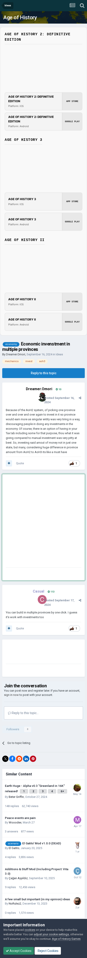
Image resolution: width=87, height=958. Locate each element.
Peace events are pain (20, 818)
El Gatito (14, 848)
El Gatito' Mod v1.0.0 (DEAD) (41, 843)
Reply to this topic (43, 373)
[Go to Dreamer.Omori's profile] (42, 397)
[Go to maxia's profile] (77, 820)
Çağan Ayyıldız (18, 878)
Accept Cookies (20, 951)
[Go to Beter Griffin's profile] (77, 788)
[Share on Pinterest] (33, 759)
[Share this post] (80, 398)
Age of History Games (66, 938)
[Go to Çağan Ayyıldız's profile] (77, 871)
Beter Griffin (16, 797)
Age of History (20, 17)
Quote (20, 463)
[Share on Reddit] (19, 759)
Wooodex (15, 822)
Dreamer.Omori (15, 354)
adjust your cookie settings (51, 934)
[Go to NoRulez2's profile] (77, 901)
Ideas (59, 354)
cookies (30, 929)
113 (52, 591)
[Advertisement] (43, 521)
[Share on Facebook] (12, 759)
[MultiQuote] (9, 463)
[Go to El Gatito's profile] (77, 845)
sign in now (11, 695)
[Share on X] (5, 759)
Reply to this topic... (25, 713)
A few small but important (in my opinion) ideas (37, 899)
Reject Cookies (47, 951)
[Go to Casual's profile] (42, 599)
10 (59, 389)
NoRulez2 (15, 903)
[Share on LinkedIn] (26, 759)
